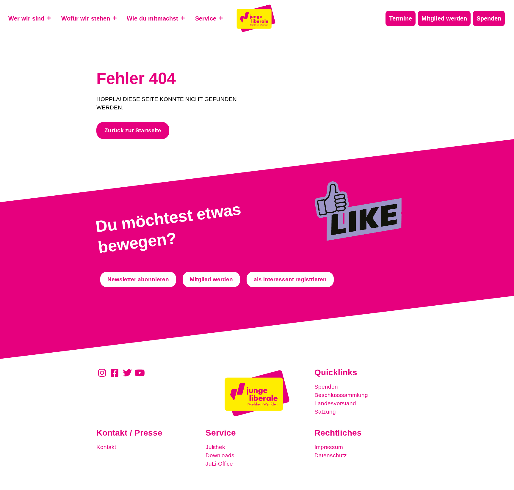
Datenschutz (330, 455)
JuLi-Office (219, 464)
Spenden (326, 387)
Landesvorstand (335, 403)
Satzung (325, 412)
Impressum (328, 447)
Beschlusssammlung (341, 395)
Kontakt (106, 447)
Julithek (215, 447)
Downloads (220, 455)
